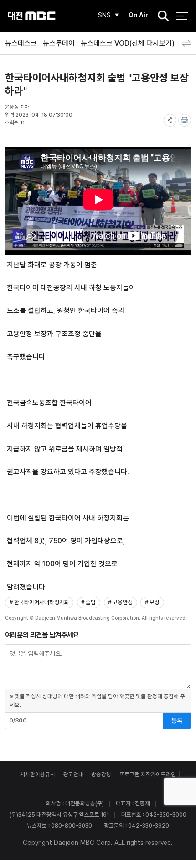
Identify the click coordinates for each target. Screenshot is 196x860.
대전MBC (32, 16)
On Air (138, 15)
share (170, 120)
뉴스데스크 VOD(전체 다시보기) (128, 43)
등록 (176, 720)
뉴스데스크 (21, 43)
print (184, 120)
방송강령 (101, 774)
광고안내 (73, 774)
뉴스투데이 (59, 43)
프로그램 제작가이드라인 (147, 774)
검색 (160, 16)
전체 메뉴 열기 (182, 16)
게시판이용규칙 (37, 774)
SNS (104, 15)
